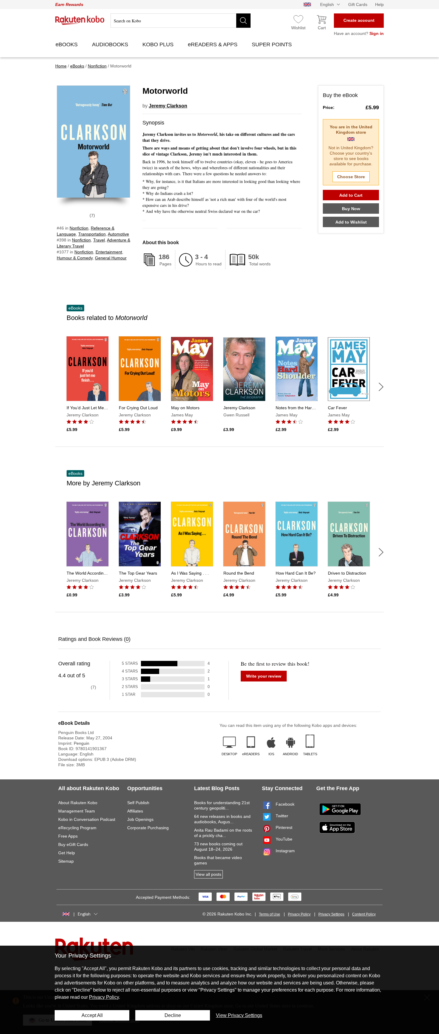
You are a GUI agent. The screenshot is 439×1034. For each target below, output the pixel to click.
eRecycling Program (77, 827)
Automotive (118, 234)
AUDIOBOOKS (111, 44)
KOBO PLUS (158, 44)
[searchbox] (180, 20)
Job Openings (140, 819)
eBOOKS (67, 44)
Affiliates (135, 811)
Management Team (76, 811)
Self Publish (138, 802)
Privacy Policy (299, 914)
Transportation (92, 234)
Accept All (92, 1015)
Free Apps (68, 836)
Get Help (66, 852)
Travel (99, 240)
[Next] (381, 386)
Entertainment (109, 252)
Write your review (263, 676)
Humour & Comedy (75, 258)
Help (379, 4)
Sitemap (66, 861)
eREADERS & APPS (213, 44)
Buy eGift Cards (73, 844)
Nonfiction (79, 228)
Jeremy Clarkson (168, 105)
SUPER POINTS (272, 44)
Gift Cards (357, 4)
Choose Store (351, 176)
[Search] (243, 20)
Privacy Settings (331, 914)
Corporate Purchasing (148, 827)
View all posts (208, 874)
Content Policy (364, 914)
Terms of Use (269, 914)
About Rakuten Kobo (77, 802)
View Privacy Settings (239, 1015)
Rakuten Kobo (80, 20)
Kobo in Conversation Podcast (86, 819)
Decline (173, 1015)
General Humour (111, 258)
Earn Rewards (69, 4)
